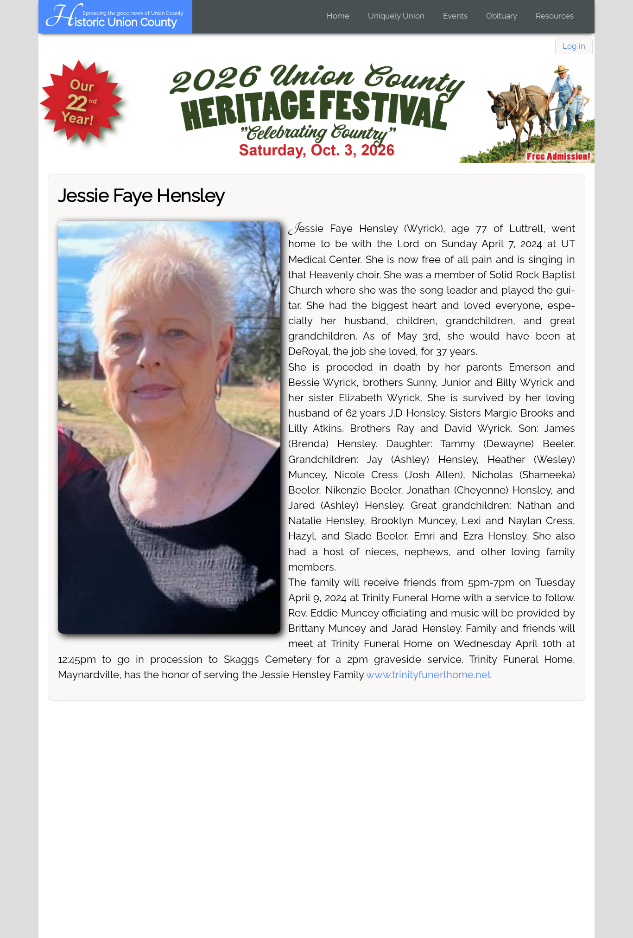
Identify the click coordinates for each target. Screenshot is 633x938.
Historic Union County (110, 22)
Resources (555, 15)
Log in (574, 46)
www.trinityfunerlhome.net (428, 674)
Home (338, 15)
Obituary (501, 15)
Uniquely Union (396, 15)
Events (455, 15)
